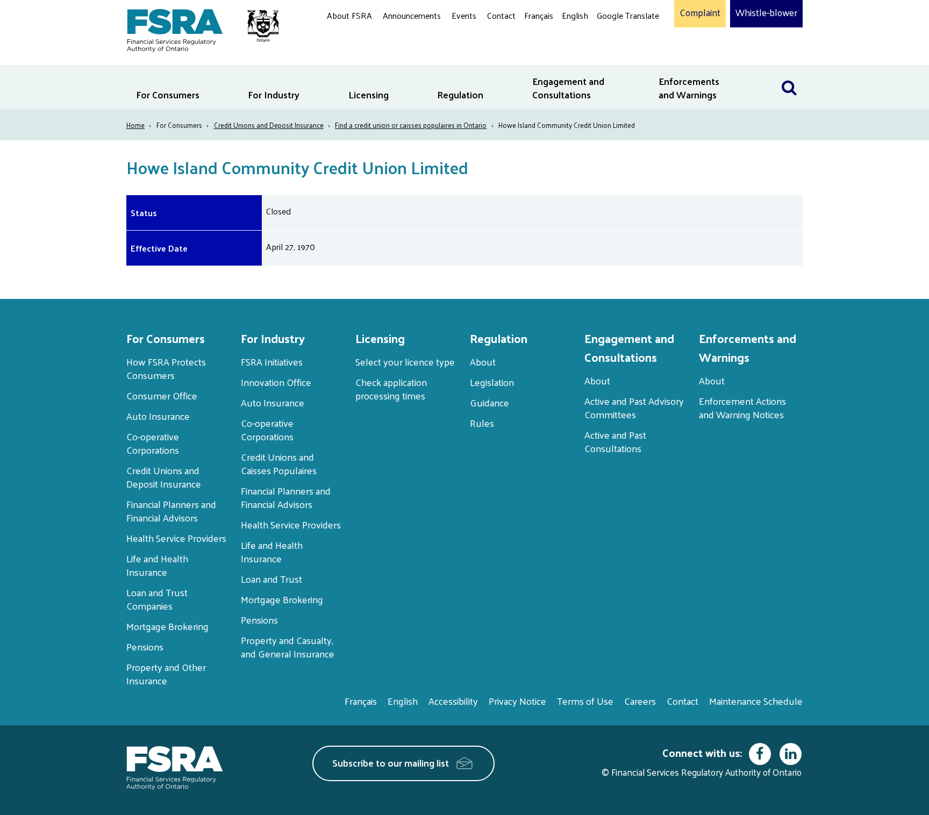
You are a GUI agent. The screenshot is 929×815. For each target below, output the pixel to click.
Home (135, 125)
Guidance (489, 402)
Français (538, 15)
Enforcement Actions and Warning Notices (742, 407)
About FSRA (349, 15)
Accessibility (453, 701)
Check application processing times (391, 388)
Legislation (492, 382)
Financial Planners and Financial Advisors (171, 510)
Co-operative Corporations (152, 443)
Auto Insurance (158, 416)
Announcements (412, 15)
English (575, 15)
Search (789, 71)
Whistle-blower (766, 12)
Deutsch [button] (614, 40)
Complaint (700, 12)
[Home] (197, 28)
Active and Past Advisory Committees (634, 407)
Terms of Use (585, 701)
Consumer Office (161, 395)
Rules (482, 423)
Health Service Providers (176, 538)
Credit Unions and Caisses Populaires (279, 463)
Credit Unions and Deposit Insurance (269, 125)
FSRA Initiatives (272, 361)
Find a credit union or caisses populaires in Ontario (411, 125)
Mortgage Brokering (167, 626)
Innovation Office (276, 382)
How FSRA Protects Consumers (166, 368)
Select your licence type (405, 361)
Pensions (144, 646)
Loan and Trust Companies (157, 598)
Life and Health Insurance (157, 565)
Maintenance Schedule (756, 701)
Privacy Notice (517, 701)
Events (464, 15)
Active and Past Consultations (615, 441)
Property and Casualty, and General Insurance (287, 646)
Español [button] (613, 56)
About (483, 361)
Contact (501, 15)
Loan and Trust (271, 578)
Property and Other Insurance (166, 673)
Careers (640, 701)
